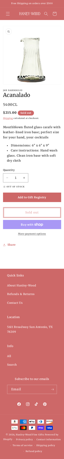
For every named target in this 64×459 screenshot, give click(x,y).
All (9, 356)
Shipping (8, 118)
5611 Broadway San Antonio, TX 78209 (30, 329)
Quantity (9, 170)
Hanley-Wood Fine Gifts (30, 434)
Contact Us (15, 303)
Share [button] (11, 244)
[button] (8, 13)
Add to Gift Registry (32, 197)
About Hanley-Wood (21, 285)
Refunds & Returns (20, 294)
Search (12, 364)
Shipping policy (45, 445)
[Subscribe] (52, 389)
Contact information (48, 439)
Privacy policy (24, 439)
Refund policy (34, 451)
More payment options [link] (32, 233)
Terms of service (23, 445)
